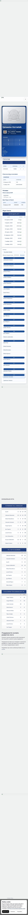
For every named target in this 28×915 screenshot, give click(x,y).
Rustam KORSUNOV (9, 539)
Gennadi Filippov (9, 582)
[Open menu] (25, 99)
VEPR (19, 238)
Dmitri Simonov (10, 607)
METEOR (18, 226)
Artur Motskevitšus (9, 536)
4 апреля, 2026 (8, 223)
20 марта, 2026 (9, 232)
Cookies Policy (10, 898)
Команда (4, 249)
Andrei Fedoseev (10, 617)
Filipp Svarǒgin (10, 614)
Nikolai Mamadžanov (9, 518)
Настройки (19, 911)
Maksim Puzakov (8, 543)
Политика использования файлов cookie (16, 908)
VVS (19, 219)
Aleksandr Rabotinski (9, 515)
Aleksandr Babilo (10, 610)
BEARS (18, 222)
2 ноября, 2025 (8, 244)
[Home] (3, 99)
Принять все (5, 911)
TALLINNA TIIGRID (14, 132)
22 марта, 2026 (9, 229)
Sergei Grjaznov (8, 525)
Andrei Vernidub (10, 604)
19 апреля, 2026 (9, 220)
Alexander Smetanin (9, 522)
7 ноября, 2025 (8, 241)
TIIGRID (15, 169)
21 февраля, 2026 (8, 235)
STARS (18, 244)
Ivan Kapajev (9, 627)
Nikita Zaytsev (9, 585)
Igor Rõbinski (9, 578)
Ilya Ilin (6, 511)
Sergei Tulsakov (10, 597)
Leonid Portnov (8, 532)
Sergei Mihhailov (10, 600)
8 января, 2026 (8, 238)
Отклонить (13, 911)
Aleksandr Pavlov (10, 620)
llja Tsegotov (8, 529)
